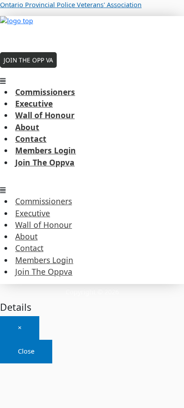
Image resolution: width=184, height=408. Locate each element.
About (27, 127)
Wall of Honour (45, 115)
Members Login (45, 150)
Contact (30, 138)
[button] (92, 81)
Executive (34, 103)
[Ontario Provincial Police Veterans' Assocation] (92, 30)
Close (26, 350)
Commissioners (45, 92)
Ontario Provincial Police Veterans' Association (71, 4)
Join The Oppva (45, 162)
